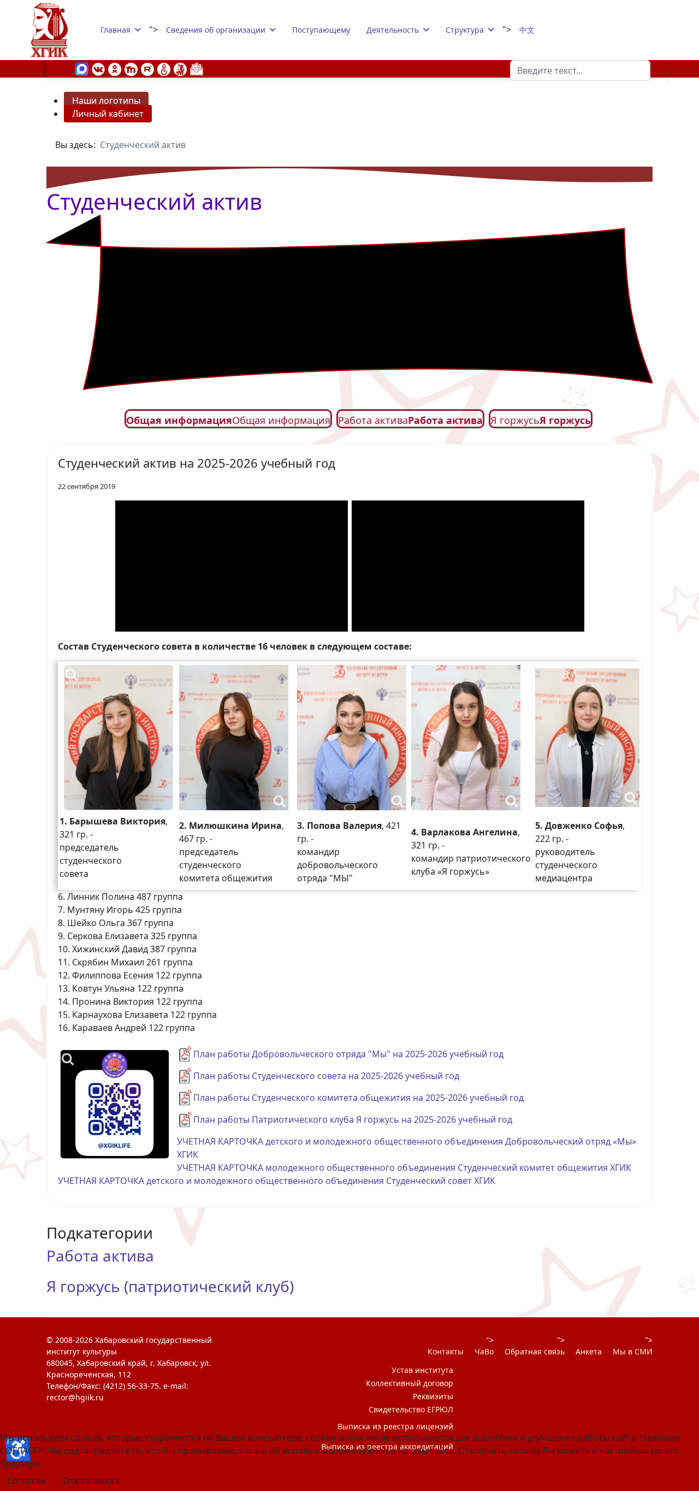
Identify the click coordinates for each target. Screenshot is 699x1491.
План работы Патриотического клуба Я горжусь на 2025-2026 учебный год (352, 1119)
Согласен (26, 1481)
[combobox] (580, 70)
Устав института (422, 1370)
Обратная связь (535, 1351)
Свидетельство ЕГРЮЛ (411, 1409)
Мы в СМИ (633, 1351)
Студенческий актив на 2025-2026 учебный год (196, 463)
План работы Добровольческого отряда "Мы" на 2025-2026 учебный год (348, 1054)
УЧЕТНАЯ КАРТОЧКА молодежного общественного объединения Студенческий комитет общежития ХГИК (404, 1168)
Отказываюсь (92, 1481)
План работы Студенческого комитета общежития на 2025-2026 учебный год (358, 1098)
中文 (527, 30)
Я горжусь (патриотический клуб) (170, 1286)
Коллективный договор (409, 1383)
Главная (115, 30)
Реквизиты (433, 1396)
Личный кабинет (108, 114)
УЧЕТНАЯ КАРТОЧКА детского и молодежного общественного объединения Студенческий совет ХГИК (276, 1181)
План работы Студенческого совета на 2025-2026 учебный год (326, 1076)
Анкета (589, 1351)
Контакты (446, 1351)
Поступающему (321, 30)
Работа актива (100, 1255)
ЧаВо (484, 1351)
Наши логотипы (106, 101)
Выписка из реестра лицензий (395, 1426)
